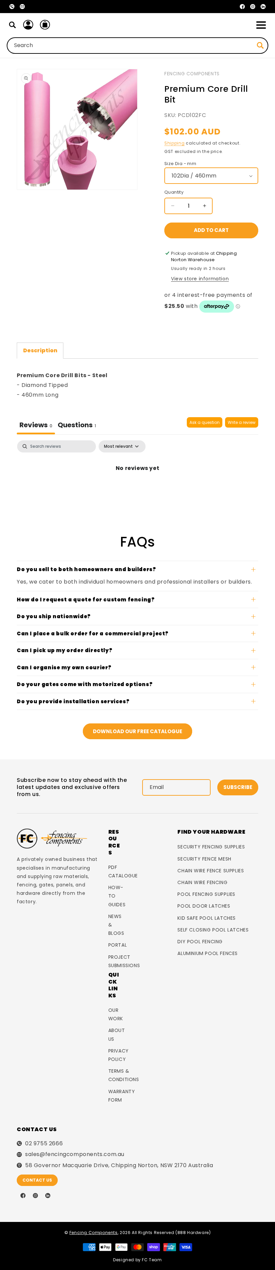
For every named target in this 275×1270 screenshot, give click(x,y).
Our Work (115, 1014)
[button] (261, 24)
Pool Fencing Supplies (206, 894)
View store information (200, 278)
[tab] (77, 425)
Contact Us (37, 1180)
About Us (116, 1034)
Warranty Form (121, 1095)
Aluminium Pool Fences (207, 953)
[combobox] (137, 45)
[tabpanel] (137, 465)
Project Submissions (124, 961)
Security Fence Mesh (204, 859)
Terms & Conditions (123, 1075)
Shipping (174, 143)
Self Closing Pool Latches (213, 929)
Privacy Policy (118, 1055)
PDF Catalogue (123, 871)
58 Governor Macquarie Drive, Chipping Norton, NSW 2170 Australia (119, 1165)
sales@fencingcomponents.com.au (74, 1154)
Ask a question (204, 422)
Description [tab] (40, 350)
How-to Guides (117, 896)
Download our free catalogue (137, 731)
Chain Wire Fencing (202, 882)
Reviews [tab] (35, 425)
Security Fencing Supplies (211, 846)
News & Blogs (116, 925)
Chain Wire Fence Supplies (210, 870)
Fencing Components (192, 74)
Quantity (173, 192)
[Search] (12, 24)
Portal (117, 945)
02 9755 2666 (44, 1143)
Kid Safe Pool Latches (206, 918)
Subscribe (237, 787)
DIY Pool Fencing (200, 941)
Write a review (242, 422)
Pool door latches (203, 906)
